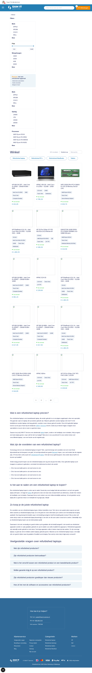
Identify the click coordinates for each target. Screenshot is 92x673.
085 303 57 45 (16, 2)
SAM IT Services (41, 425)
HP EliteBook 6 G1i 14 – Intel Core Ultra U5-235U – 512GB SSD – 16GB (70, 327)
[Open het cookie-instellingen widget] (3, 670)
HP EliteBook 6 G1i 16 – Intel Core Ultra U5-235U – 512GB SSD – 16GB (21, 231)
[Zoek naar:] (59, 8)
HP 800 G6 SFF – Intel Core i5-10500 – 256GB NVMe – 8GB (21, 186)
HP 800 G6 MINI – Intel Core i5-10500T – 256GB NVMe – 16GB (21, 279)
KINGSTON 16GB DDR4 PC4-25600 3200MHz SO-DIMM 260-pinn (69, 231)
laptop (42, 432)
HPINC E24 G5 (41, 277)
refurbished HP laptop (37, 455)
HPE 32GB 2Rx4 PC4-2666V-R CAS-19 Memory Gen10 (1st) (70, 186)
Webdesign (57, 664)
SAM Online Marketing (47, 664)
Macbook (55, 452)
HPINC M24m (40, 373)
